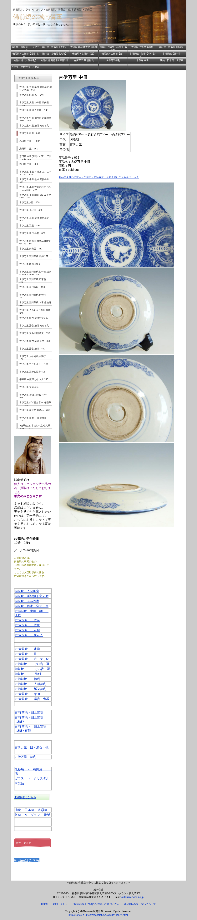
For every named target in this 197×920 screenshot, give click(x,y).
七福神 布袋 (24, 730)
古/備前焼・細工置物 (29, 712)
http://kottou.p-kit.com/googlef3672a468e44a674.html (98, 914)
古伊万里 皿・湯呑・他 (31, 747)
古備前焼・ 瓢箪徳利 (30, 689)
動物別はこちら (25, 797)
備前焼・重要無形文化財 (31, 596)
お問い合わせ (60, 904)
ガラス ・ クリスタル (32, 778)
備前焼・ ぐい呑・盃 (32, 669)
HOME (45, 904)
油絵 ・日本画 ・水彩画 (31, 810)
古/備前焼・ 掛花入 (29, 635)
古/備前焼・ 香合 (27, 620)
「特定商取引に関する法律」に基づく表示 (95, 904)
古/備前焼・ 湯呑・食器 (32, 699)
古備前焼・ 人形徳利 (30, 684)
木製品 (19, 783)
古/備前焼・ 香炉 (27, 625)
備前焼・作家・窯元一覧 (31, 606)
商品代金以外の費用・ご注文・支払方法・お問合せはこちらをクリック (99, 177)
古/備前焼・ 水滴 (27, 649)
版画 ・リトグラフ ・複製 (32, 815)
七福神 (19, 721)
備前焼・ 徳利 (28, 674)
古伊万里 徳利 (25, 756)
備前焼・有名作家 (27, 601)
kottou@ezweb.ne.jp (132, 897)
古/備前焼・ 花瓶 (27, 630)
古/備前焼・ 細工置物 (30, 726)
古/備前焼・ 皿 (26, 654)
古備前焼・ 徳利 (27, 679)
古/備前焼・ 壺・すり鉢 (32, 659)
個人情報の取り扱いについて (139, 904)
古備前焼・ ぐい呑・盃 (32, 664)
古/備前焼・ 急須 (27, 694)
